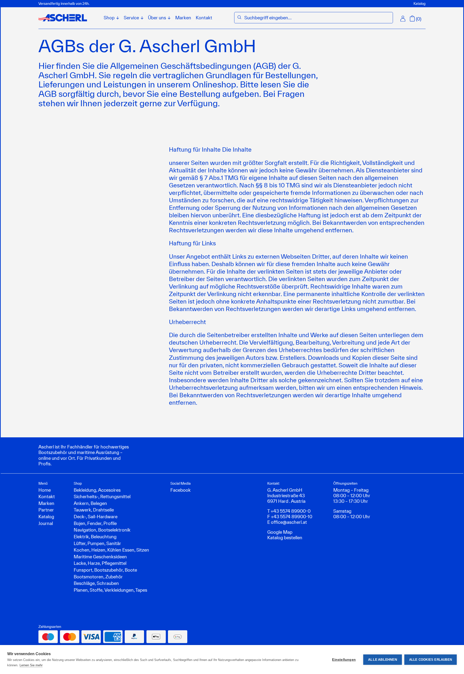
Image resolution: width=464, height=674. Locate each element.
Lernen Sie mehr (31, 665)
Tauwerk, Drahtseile (94, 509)
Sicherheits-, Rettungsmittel (102, 496)
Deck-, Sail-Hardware (95, 516)
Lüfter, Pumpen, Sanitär (97, 543)
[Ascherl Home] (62, 17)
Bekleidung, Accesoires (97, 490)
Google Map (279, 532)
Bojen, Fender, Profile (95, 523)
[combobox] (317, 17)
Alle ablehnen (382, 659)
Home (44, 490)
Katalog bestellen (284, 537)
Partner (46, 509)
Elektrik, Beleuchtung (95, 536)
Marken (183, 17)
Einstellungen (344, 659)
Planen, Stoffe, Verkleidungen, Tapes (110, 590)
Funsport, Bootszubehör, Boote (105, 570)
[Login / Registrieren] (402, 18)
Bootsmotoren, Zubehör (98, 576)
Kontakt (204, 17)
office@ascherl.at (289, 522)
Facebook (180, 490)
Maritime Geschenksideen (100, 556)
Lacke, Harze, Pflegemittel (100, 563)
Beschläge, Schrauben (96, 583)
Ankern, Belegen (90, 503)
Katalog (419, 3)
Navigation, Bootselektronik (102, 529)
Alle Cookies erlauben (430, 659)
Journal (45, 523)
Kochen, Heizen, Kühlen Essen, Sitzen (111, 550)
